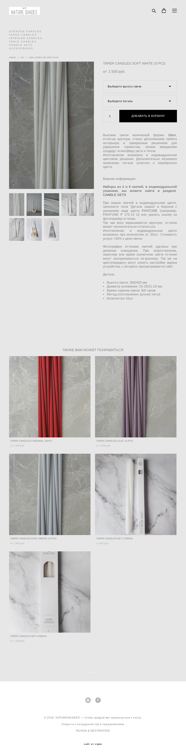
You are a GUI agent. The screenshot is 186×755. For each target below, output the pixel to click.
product (12, 57)
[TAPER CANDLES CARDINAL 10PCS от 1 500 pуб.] (50, 396)
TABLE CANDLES (23, 41)
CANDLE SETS (21, 45)
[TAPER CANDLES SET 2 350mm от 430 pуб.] (135, 494)
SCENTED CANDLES (25, 31)
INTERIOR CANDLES (25, 38)
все (22, 57)
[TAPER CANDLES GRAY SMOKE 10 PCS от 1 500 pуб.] (50, 494)
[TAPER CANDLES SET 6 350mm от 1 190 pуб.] (50, 592)
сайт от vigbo (93, 744)
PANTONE (149, 210)
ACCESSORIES (21, 48)
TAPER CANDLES (23, 35)
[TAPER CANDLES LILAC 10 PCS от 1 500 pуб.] (135, 396)
